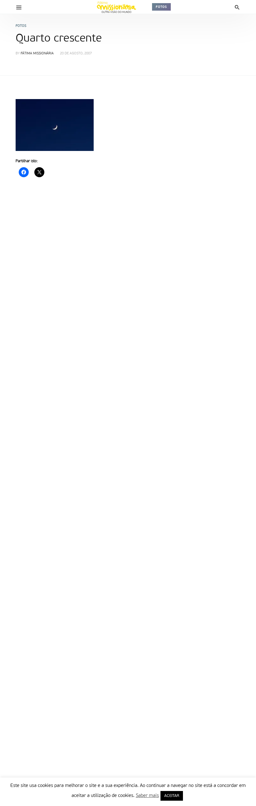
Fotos (161, 6)
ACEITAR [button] (171, 796)
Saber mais (147, 795)
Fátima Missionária (37, 53)
